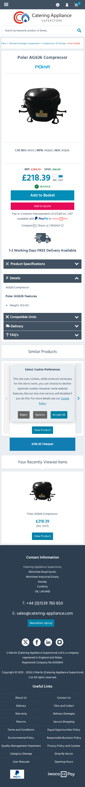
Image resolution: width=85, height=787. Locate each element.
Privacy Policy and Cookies (63, 745)
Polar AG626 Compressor (42, 513)
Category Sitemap (21, 753)
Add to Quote (42, 206)
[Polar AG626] (42, 106)
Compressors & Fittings (54, 43)
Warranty (21, 713)
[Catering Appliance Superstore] (42, 17)
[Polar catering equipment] (42, 66)
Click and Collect (64, 705)
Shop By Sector (63, 753)
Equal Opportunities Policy (63, 729)
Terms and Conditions (21, 729)
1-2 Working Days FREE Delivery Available (42, 250)
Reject (23, 414)
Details (14, 278)
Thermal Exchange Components (24, 43)
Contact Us (64, 697)
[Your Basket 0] (76, 4)
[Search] (79, 30)
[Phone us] (57, 4)
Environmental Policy (21, 737)
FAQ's (13, 335)
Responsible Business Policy (64, 737)
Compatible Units (22, 317)
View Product (42, 430)
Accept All (59, 414)
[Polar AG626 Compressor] (42, 491)
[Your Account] (67, 4)
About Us (21, 697)
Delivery (16, 326)
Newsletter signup (41, 623)
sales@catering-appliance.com (45, 613)
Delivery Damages (64, 713)
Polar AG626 (74, 43)
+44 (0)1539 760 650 (44, 603)
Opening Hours (63, 761)
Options (40, 414)
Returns (21, 721)
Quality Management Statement (21, 745)
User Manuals (21, 761)
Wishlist (55, 225)
